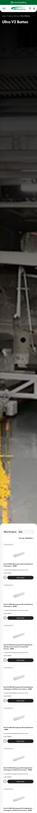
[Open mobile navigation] (4, 8)
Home (4, 16)
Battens (16, 16)
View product (20, 577)
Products (10, 16)
